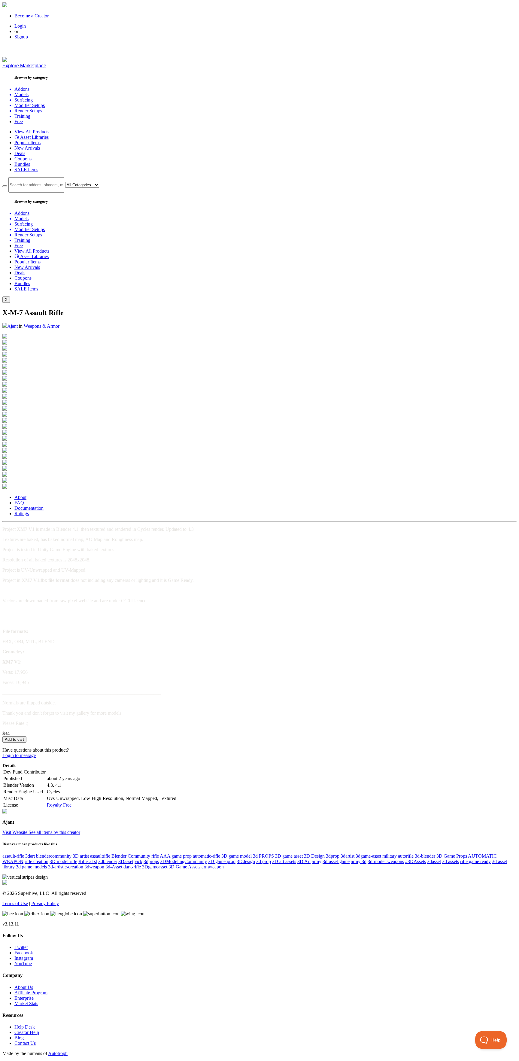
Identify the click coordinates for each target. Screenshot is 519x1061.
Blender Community (130, 856)
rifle (155, 856)
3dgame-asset (368, 856)
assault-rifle (13, 856)
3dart (30, 856)
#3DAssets (415, 861)
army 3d (358, 861)
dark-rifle (132, 866)
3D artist (81, 856)
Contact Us (25, 1043)
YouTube (23, 963)
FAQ (19, 502)
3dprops (151, 861)
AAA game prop (176, 856)
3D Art (304, 861)
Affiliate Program (30, 992)
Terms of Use (15, 903)
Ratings (21, 513)
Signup (21, 36)
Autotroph (58, 1053)
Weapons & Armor (41, 326)
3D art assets (284, 861)
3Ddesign (246, 861)
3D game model (236, 856)
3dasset (434, 861)
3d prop (263, 861)
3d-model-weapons (386, 861)
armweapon (213, 866)
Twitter (21, 947)
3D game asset (289, 856)
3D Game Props (451, 856)
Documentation (29, 508)
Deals (19, 153)
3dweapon (94, 866)
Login (20, 26)
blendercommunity (53, 856)
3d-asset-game (336, 861)
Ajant (12, 326)
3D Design (314, 856)
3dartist (347, 856)
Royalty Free (59, 804)
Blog (19, 1037)
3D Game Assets (184, 866)
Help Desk (24, 1026)
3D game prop (221, 861)
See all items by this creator (54, 832)
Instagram (23, 958)
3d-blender (425, 856)
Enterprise (24, 998)
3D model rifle (63, 861)
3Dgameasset (154, 866)
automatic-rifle (206, 856)
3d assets (450, 861)
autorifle (406, 856)
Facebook (23, 952)
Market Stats (26, 1003)
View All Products (31, 131)
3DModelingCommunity (183, 861)
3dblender (107, 861)
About (20, 497)
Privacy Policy (45, 903)
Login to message (19, 755)
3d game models (31, 866)
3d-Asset (113, 866)
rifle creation (36, 861)
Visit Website (15, 832)
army (316, 861)
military (389, 856)
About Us (23, 987)
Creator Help (26, 1032)
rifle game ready (475, 861)
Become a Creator (31, 15)
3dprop (332, 856)
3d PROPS (263, 856)
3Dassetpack (130, 861)
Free (18, 121)
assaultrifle (100, 856)
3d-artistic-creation (65, 866)
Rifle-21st (87, 861)
